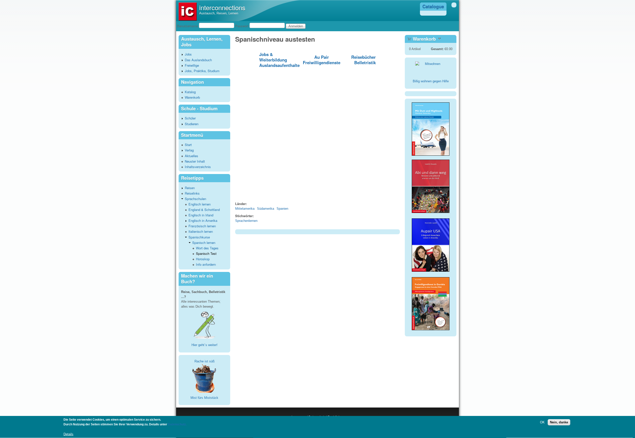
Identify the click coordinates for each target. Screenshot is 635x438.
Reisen (190, 187)
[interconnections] (188, 19)
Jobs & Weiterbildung (273, 57)
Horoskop (203, 259)
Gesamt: (437, 49)
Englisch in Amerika (203, 220)
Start (188, 144)
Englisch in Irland (201, 215)
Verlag (189, 150)
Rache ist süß (204, 361)
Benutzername (187, 26)
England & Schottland (204, 209)
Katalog (190, 91)
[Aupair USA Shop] (430, 272)
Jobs (188, 54)
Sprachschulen (195, 198)
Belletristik (365, 62)
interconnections (222, 7)
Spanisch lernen (203, 242)
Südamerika (265, 208)
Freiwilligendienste (321, 62)
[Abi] (430, 212)
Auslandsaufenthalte (279, 65)
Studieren (191, 123)
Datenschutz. (177, 424)
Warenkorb (192, 97)
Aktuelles (191, 155)
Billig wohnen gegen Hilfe (431, 81)
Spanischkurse (199, 237)
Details (68, 434)
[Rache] (204, 378)
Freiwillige (192, 65)
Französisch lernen (202, 226)
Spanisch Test (206, 253)
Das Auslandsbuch (198, 60)
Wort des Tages (207, 248)
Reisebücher (363, 57)
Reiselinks (192, 193)
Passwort (242, 26)
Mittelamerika (244, 208)
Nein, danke (559, 422)
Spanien (282, 208)
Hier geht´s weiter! (204, 345)
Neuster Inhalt (195, 161)
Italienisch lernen (201, 231)
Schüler (190, 118)
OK (542, 422)
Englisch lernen (200, 204)
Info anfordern (206, 264)
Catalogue (433, 6)
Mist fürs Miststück (204, 398)
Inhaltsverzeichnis (198, 166)
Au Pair (321, 57)
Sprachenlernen (246, 221)
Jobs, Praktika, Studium (202, 70)
